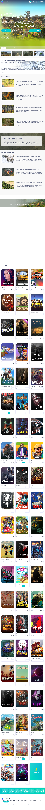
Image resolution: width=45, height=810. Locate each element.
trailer (24, 30)
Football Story (33, 287)
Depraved (3, 683)
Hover (2, 584)
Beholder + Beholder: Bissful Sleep (37, 584)
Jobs (40, 800)
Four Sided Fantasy (5, 559)
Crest (17, 658)
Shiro (32, 411)
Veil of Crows (3, 608)
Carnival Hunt (3, 435)
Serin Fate (3, 757)
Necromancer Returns (20, 411)
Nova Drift (32, 683)
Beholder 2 (3, 707)
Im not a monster (19, 732)
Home (2, 4)
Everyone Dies (18, 485)
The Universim (33, 608)
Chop (32, 485)
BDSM (32, 757)
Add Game (30, 800)
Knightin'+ (18, 435)
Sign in (33, 1)
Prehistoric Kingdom (5, 732)
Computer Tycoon (19, 460)
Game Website (5, 229)
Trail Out (3, 411)
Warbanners (18, 707)
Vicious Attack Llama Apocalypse (37, 386)
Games (7, 4)
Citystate (32, 732)
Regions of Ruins (4, 460)
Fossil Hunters (4, 633)
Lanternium (3, 361)
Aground (17, 312)
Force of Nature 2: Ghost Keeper (7, 386)
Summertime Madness (20, 757)
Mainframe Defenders (34, 534)
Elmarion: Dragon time (5, 312)
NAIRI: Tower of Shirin (34, 559)
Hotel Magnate (19, 584)
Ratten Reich (3, 485)
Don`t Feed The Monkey (20, 608)
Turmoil (17, 683)
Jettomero (33, 633)
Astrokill (32, 435)
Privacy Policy (16, 800)
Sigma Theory (3, 287)
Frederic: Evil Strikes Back (35, 658)
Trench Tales (18, 386)
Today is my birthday (34, 361)
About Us (35, 800)
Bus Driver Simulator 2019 (20, 287)
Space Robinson (19, 361)
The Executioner (19, 559)
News (8, 800)
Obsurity (32, 707)
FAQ (11, 800)
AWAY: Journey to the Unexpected (7, 534)
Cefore (32, 460)
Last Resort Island (19, 534)
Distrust (17, 633)
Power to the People (34, 312)
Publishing (6, 801)
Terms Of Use (24, 800)
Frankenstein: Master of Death (6, 658)
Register (41, 1)
